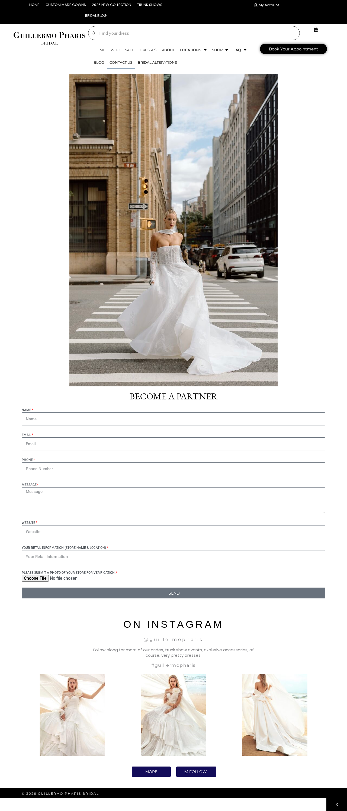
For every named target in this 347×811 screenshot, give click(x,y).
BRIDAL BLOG (96, 15)
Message (29, 485)
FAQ (237, 50)
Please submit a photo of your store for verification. (68, 573)
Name (26, 410)
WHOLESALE (122, 50)
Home (99, 50)
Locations (190, 50)
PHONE (27, 460)
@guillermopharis (173, 639)
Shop (217, 50)
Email (26, 435)
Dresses (148, 50)
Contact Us (121, 62)
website (28, 523)
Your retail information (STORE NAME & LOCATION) (64, 548)
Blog (99, 62)
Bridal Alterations (157, 62)
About (168, 50)
